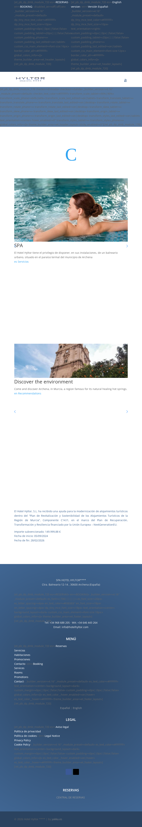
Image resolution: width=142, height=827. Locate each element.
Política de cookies (25, 736)
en (15, 393)
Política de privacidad (27, 731)
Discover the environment (43, 381)
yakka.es (57, 819)
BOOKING (26, 6)
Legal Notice (52, 736)
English (77, 708)
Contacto (19, 664)
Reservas (61, 646)
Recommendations (29, 393)
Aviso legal (62, 727)
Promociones (22, 659)
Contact (19, 681)
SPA (18, 245)
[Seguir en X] (76, 772)
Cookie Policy (22, 744)
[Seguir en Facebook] (69, 772)
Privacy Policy (22, 740)
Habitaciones (22, 655)
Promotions (21, 677)
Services (19, 668)
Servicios (23, 261)
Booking (38, 664)
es (15, 261)
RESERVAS (62, 2)
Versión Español (98, 6)
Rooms (18, 672)
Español (65, 708)
